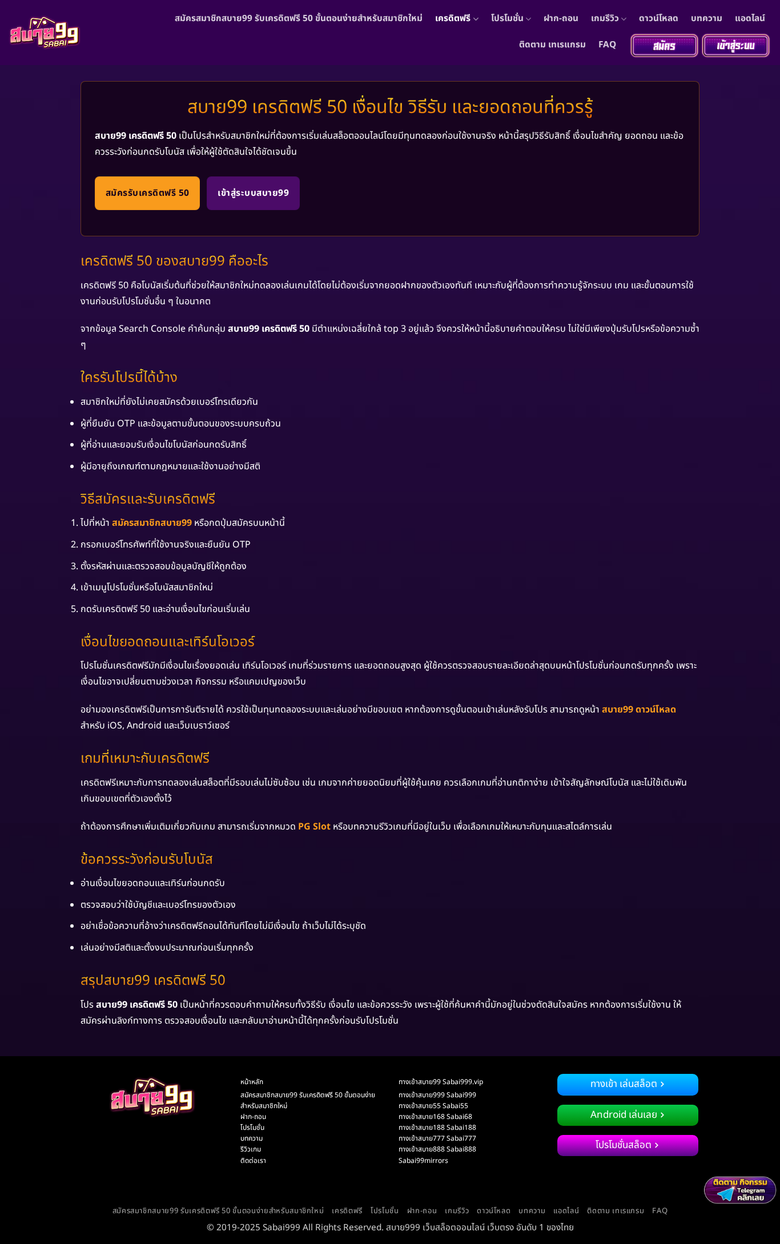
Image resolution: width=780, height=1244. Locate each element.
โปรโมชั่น (507, 18)
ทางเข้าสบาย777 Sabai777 (437, 1138)
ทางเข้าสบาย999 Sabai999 (437, 1095)
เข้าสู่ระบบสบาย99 (253, 193)
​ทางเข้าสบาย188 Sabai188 (437, 1127)
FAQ (607, 44)
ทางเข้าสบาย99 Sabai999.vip (441, 1082)
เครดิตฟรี (453, 18)
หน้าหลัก (251, 1082)
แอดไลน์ (750, 18)
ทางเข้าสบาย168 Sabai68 (435, 1117)
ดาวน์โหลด (658, 18)
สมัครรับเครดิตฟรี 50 (147, 193)
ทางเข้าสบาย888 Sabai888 (437, 1149)
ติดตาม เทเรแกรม (552, 44)
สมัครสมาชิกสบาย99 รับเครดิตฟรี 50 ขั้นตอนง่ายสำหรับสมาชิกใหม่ (299, 18)
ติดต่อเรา (253, 1161)
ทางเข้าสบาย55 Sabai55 (433, 1106)
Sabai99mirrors (423, 1161)
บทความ (706, 18)
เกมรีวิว (605, 18)
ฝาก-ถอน (561, 18)
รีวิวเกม (250, 1149)
